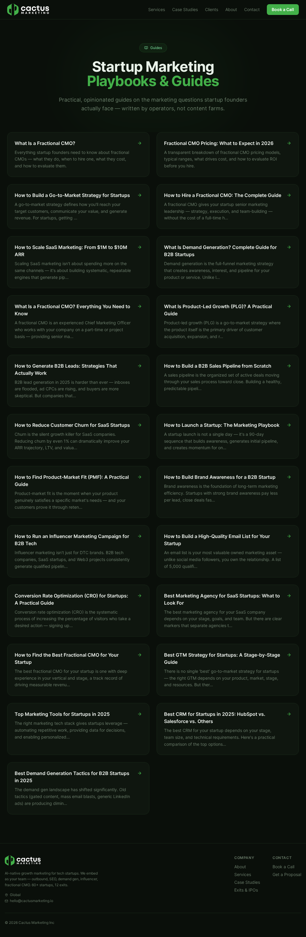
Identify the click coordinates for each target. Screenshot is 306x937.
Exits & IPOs (246, 889)
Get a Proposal (287, 874)
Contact (252, 9)
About (231, 9)
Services (156, 9)
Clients (211, 9)
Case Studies (185, 9)
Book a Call (283, 9)
